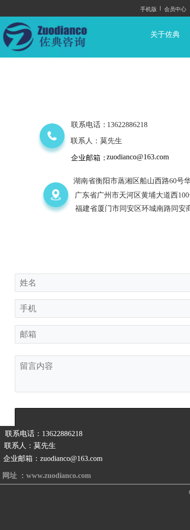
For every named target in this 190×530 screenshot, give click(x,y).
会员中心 (175, 8)
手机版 (148, 8)
